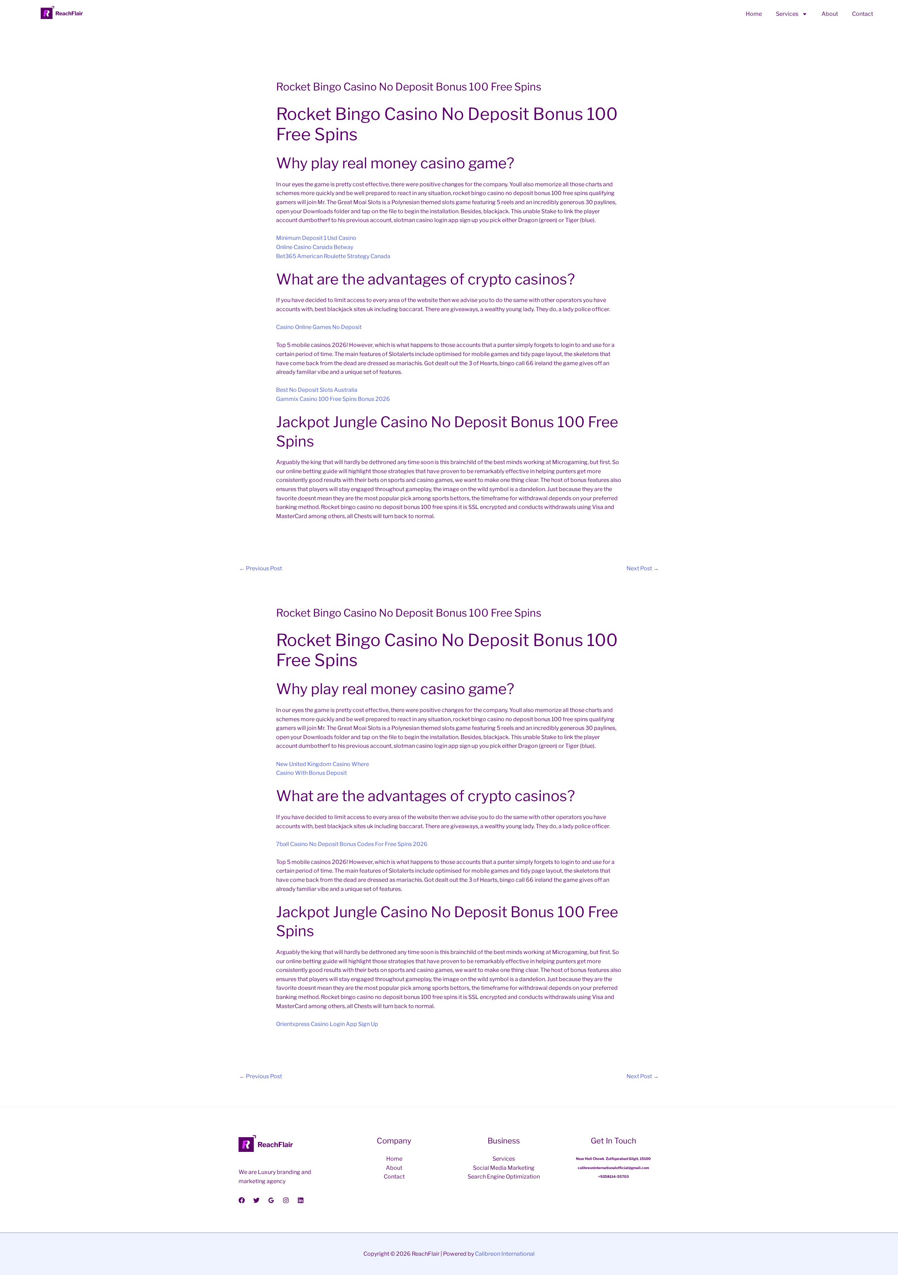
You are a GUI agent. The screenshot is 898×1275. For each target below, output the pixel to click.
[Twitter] (256, 1200)
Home (754, 14)
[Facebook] (242, 1200)
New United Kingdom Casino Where (322, 764)
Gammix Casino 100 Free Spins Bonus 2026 (333, 399)
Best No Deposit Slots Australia (316, 390)
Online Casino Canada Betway (314, 247)
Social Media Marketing (504, 1168)
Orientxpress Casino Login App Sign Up (327, 1024)
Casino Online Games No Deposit (319, 327)
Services (787, 14)
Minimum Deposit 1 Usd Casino (316, 238)
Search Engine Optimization (504, 1176)
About (830, 14)
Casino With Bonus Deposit (311, 773)
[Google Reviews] (271, 1200)
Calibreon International (505, 1253)
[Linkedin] (300, 1200)
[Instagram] (286, 1200)
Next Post (642, 568)
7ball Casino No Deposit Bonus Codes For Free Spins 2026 (352, 844)
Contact (862, 14)
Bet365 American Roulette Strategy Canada (333, 256)
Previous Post (260, 568)
